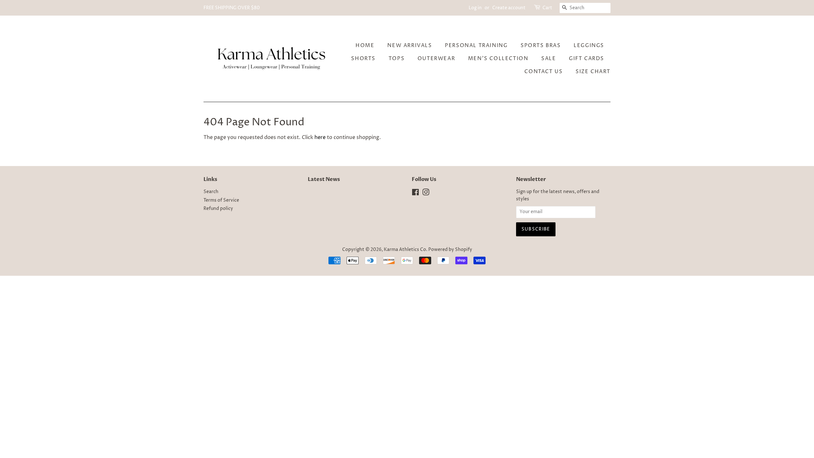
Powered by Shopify (450, 250)
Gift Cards (586, 58)
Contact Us (543, 71)
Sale (548, 58)
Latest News (324, 179)
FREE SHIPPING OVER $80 (232, 8)
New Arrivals (409, 45)
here (320, 137)
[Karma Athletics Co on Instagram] (425, 194)
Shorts (363, 58)
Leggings (589, 45)
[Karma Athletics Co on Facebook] (415, 194)
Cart (547, 8)
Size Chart (593, 71)
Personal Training (476, 45)
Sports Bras (541, 45)
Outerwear (436, 58)
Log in (475, 8)
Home (364, 45)
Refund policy (218, 209)
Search (211, 192)
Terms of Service (221, 200)
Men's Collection (498, 58)
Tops (396, 58)
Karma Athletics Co (405, 250)
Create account (509, 8)
